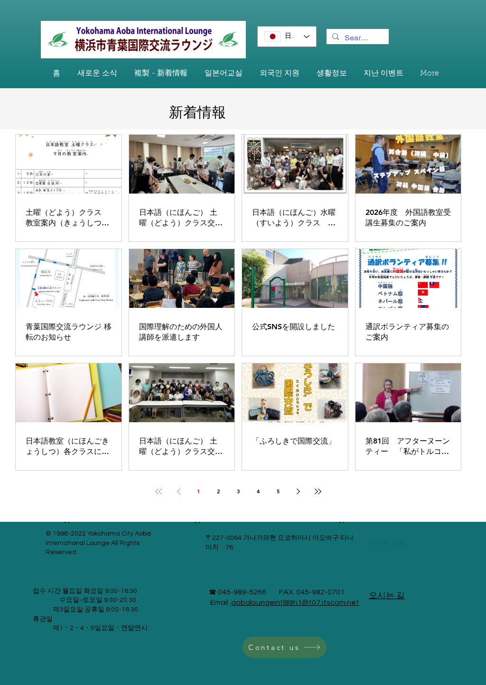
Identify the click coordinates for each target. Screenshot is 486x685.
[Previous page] (178, 491)
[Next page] (298, 491)
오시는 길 (387, 595)
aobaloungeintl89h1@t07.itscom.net (295, 602)
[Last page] (318, 491)
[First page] (158, 491)
